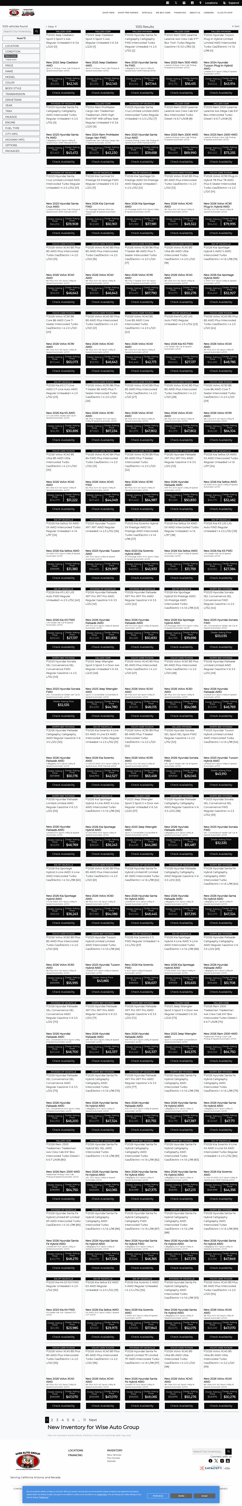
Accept (205, 1496)
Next (93, 1420)
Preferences (158, 1496)
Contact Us (20, 1489)
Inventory (114, 1450)
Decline (181, 1496)
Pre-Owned (113, 1458)
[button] (108, 12)
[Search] (36, 31)
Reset (20, 38)
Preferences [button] (43, 1497)
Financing (75, 1455)
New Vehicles (114, 1455)
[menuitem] (22, 56)
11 (84, 1420)
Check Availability (63, 92)
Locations (211, 2)
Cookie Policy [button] (102, 1495)
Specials (111, 1461)
